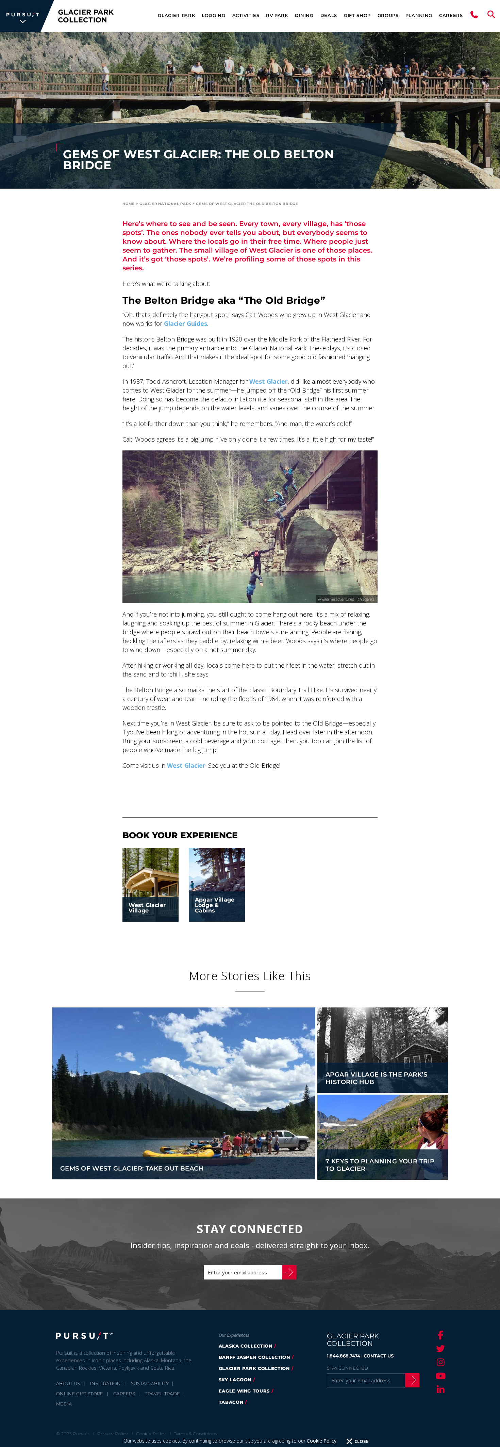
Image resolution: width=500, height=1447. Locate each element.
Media (64, 1403)
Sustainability (150, 1383)
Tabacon (231, 1402)
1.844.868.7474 (343, 1355)
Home (128, 204)
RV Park (277, 15)
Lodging (214, 15)
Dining (304, 15)
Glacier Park (176, 15)
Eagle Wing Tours (244, 1391)
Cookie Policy (321, 1440)
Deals (328, 15)
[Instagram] (439, 1362)
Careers (451, 15)
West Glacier (268, 381)
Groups (388, 15)
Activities (246, 15)
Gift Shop (357, 15)
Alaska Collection (245, 1346)
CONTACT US (379, 1355)
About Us (68, 1383)
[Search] (491, 16)
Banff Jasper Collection (254, 1357)
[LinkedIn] (439, 1389)
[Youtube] (439, 1375)
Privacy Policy (112, 1433)
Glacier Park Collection (254, 1368)
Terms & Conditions (195, 1433)
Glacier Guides (185, 323)
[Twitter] (439, 1348)
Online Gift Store (79, 1393)
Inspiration (105, 1383)
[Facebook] (439, 1335)
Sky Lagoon (235, 1379)
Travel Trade (162, 1393)
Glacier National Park (165, 204)
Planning (418, 15)
